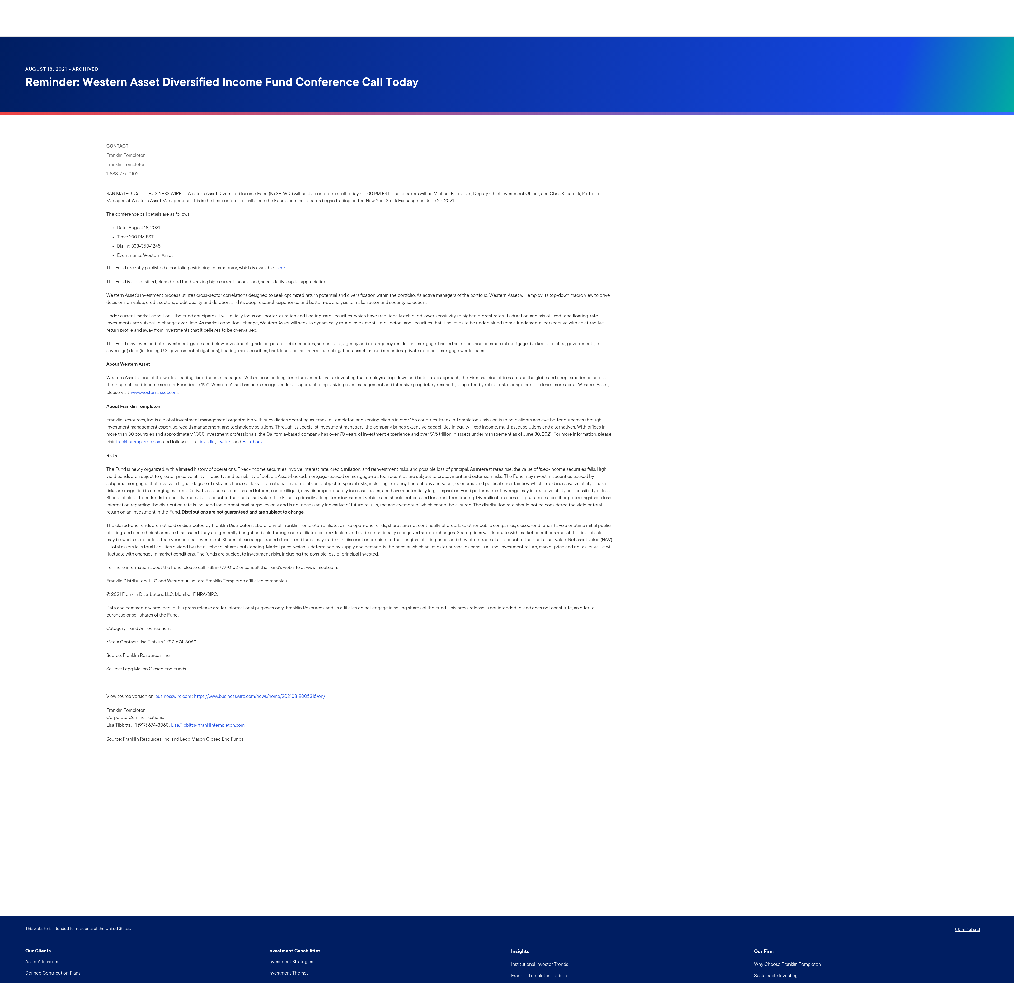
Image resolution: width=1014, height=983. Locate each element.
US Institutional (967, 929)
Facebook (253, 441)
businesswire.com (173, 696)
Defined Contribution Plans (53, 973)
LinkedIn (206, 441)
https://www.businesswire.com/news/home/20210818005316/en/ (259, 696)
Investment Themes (288, 973)
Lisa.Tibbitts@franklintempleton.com (208, 725)
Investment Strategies (290, 961)
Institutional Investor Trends (539, 964)
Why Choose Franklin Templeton (787, 964)
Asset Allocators (41, 961)
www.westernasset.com (154, 392)
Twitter (225, 441)
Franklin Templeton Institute (540, 975)
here (280, 267)
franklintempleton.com (139, 441)
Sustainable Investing (776, 975)
